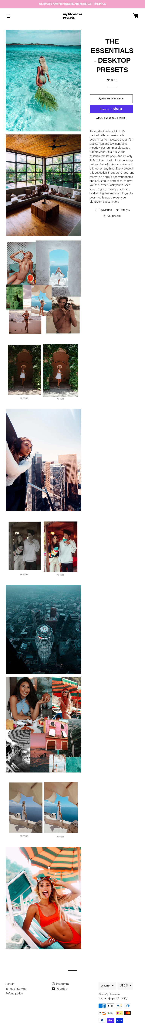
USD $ (124, 985)
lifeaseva (114, 994)
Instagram (62, 983)
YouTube (61, 988)
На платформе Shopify (113, 998)
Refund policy (14, 993)
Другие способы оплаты (111, 117)
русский (105, 985)
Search (10, 983)
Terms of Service (16, 988)
